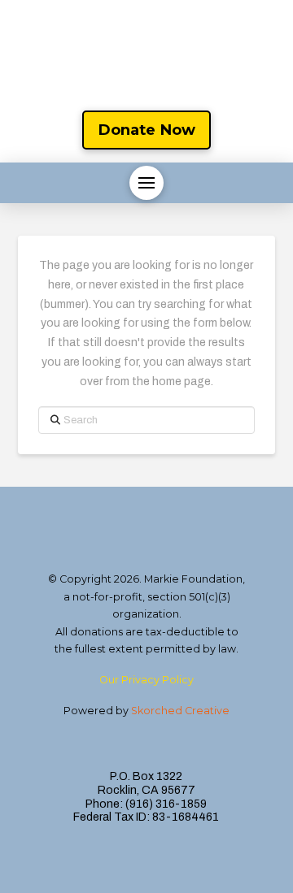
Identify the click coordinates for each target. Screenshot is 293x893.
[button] (146, 183)
